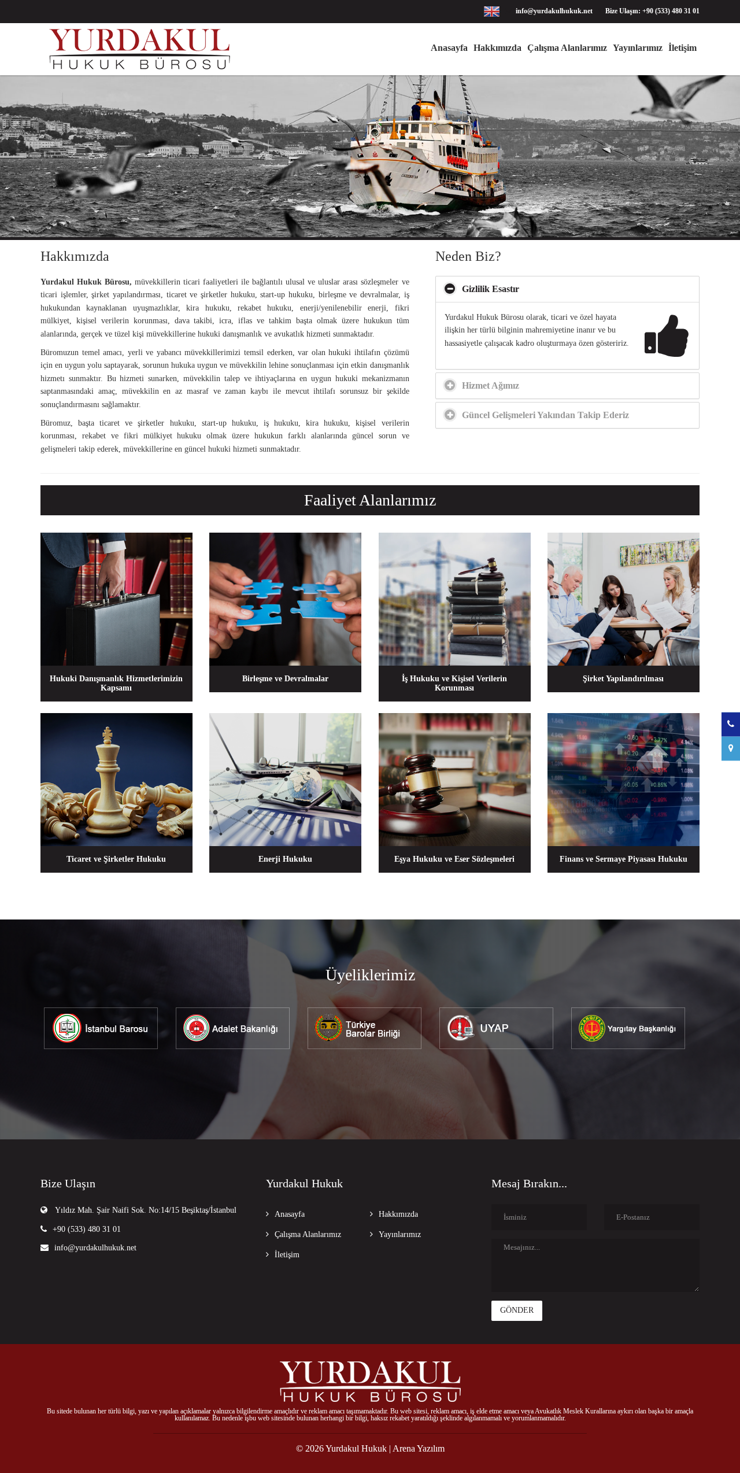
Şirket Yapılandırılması (623, 678)
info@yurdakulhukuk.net (95, 1247)
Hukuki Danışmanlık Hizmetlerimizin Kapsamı (116, 683)
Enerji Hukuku (285, 859)
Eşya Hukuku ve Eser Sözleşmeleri (454, 859)
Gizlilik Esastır (490, 289)
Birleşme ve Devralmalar (285, 678)
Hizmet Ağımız (490, 385)
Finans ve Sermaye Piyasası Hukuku (623, 859)
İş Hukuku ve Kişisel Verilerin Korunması (454, 683)
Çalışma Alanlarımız (567, 48)
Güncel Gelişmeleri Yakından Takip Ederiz (545, 415)
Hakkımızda (497, 48)
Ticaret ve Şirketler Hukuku (116, 859)
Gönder (517, 1310)
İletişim (682, 48)
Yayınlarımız (638, 48)
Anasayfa (449, 48)
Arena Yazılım (419, 1448)
